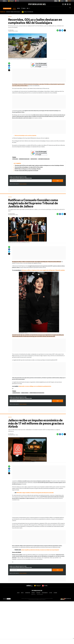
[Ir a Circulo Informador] (10, 0)
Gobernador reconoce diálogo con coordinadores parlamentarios (34, 386)
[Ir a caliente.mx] (56, 0)
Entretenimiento (45, 592)
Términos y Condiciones (23, 183)
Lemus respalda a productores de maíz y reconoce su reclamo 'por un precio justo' (40, 549)
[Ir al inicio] (15, 4)
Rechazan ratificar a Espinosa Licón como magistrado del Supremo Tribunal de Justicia (43, 270)
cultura (50, 592)
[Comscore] (68, 598)
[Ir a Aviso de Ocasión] (30, 584)
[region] (37, 641)
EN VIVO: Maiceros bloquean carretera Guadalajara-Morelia (28, 168)
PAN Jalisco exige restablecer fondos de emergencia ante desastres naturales (35, 492)
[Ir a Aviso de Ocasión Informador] (5, 0)
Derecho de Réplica (36, 599)
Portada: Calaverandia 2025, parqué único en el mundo (26, 170)
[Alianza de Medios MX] (62, 598)
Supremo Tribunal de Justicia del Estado (37, 392)
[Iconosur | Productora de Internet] (5, 598)
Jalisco (14, 8)
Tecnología (38, 592)
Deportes (33, 592)
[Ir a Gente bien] (44, 584)
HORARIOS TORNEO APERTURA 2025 (13, 11)
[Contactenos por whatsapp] (70, 4)
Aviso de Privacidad (31, 599)
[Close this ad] (73, 638)
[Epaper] (61, 0)
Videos (24, 8)
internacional (27, 592)
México (18, 8)
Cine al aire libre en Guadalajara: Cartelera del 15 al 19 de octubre (29, 167)
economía (55, 592)
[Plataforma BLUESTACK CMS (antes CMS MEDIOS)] (9, 598)
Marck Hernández (12, 213)
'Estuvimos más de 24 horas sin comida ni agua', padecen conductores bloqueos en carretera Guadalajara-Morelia (39, 165)
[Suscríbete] (68, 0)
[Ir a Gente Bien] (16, 0)
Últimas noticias (7, 8)
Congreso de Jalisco (16, 392)
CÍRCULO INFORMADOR (28, 11)
